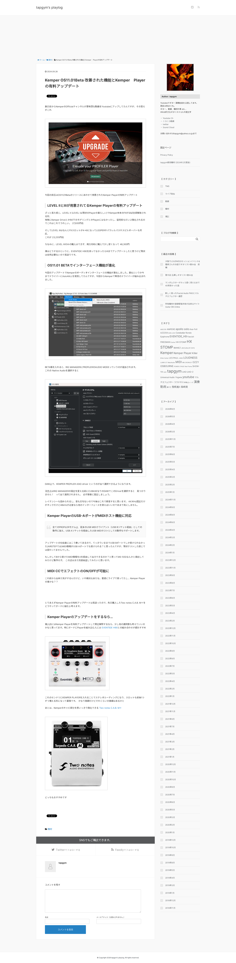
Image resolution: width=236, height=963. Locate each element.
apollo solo (182, 329)
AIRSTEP (163, 329)
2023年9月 (170, 575)
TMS (167, 186)
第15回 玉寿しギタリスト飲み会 (179, 275)
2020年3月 (170, 817)
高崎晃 (184, 387)
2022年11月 (170, 636)
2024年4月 (170, 530)
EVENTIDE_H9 (178, 336)
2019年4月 (170, 878)
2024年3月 (170, 537)
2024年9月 (170, 507)
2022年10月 (170, 643)
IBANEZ (177, 348)
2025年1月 (170, 492)
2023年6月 (170, 598)
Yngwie (178, 377)
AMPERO (171, 329)
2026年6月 (170, 409)
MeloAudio (171, 362)
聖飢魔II (176, 387)
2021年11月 (170, 711)
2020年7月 (170, 794)
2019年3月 (170, 885)
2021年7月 (170, 726)
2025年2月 (170, 484)
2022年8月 (170, 658)
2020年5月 (170, 809)
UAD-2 (190, 372)
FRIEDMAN (165, 342)
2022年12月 (170, 628)
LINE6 (181, 358)
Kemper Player (182, 353)
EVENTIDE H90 (110, 627)
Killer (194, 353)
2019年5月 (170, 870)
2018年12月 (170, 900)
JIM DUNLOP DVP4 (188, 348)
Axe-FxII (193, 329)
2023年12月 (170, 560)
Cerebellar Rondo (184, 333)
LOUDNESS (190, 357)
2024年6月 (170, 522)
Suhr (165, 372)
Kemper (166, 353)
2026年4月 (170, 424)
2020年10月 (170, 779)
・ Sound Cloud (167, 127)
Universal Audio (167, 377)
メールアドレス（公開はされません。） (110, 917)
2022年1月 (170, 696)
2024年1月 (170, 552)
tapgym (174, 371)
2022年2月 (170, 689)
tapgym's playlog (49, 7)
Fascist (190, 336)
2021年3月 (170, 741)
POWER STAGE (179, 366)
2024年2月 (170, 545)
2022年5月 (170, 673)
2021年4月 (170, 734)
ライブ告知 (170, 194)
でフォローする (68, 849)
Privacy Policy (166, 155)
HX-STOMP (181, 342)
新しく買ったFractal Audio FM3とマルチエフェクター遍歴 (182, 294)
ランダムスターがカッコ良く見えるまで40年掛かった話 (182, 284)
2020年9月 (170, 787)
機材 (50, 829)
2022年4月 (170, 681)
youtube (188, 377)
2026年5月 (170, 416)
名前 (46, 917)
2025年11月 (170, 439)
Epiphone (164, 336)
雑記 (167, 216)
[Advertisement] (118, 36)
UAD (184, 372)
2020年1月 (170, 832)
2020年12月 (170, 764)
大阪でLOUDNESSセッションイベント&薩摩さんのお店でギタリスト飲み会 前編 (182, 264)
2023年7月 (170, 590)
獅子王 (169, 387)
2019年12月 (170, 840)
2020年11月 (170, 772)
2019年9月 (170, 855)
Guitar (173, 342)
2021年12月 (170, 704)
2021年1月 (169, 757)
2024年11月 (170, 499)
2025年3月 (170, 477)
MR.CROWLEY (187, 362)
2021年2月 (170, 749)
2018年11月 (170, 908)
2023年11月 (170, 568)
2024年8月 (170, 515)
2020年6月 (170, 802)
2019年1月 (170, 893)
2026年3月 (170, 431)
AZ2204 (164, 333)
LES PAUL (173, 358)
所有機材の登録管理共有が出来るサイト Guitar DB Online (182, 305)
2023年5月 (170, 605)
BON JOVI (171, 333)
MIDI (178, 362)
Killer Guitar (164, 358)
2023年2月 (170, 621)
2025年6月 (170, 454)
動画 (167, 201)
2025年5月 (170, 462)
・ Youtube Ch (166, 118)
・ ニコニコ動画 (167, 121)
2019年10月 (170, 847)
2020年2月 (170, 825)
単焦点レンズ (188, 382)
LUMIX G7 (163, 362)
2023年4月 (170, 613)
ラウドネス (179, 382)
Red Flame (188, 366)
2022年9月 (170, 651)
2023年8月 (170, 583)
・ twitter (164, 124)
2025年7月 (170, 447)
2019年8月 (170, 862)
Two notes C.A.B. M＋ (110, 707)
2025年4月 (170, 469)
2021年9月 (170, 719)
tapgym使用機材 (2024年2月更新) (175, 162)
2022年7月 (170, 666)
